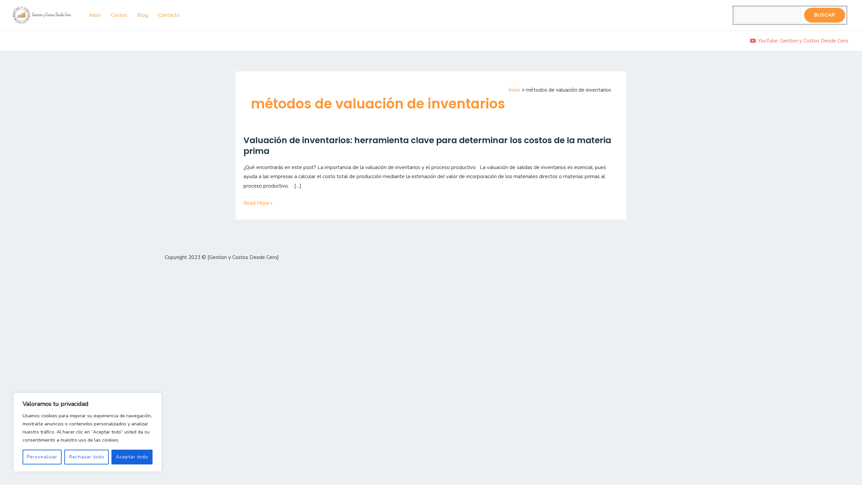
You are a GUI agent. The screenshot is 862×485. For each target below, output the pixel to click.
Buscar (824, 15)
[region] (87, 432)
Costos (119, 15)
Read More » (258, 203)
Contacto (169, 15)
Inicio (95, 15)
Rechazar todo (86, 457)
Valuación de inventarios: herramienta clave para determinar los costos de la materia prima (427, 145)
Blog (142, 15)
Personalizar (42, 457)
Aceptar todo (132, 457)
